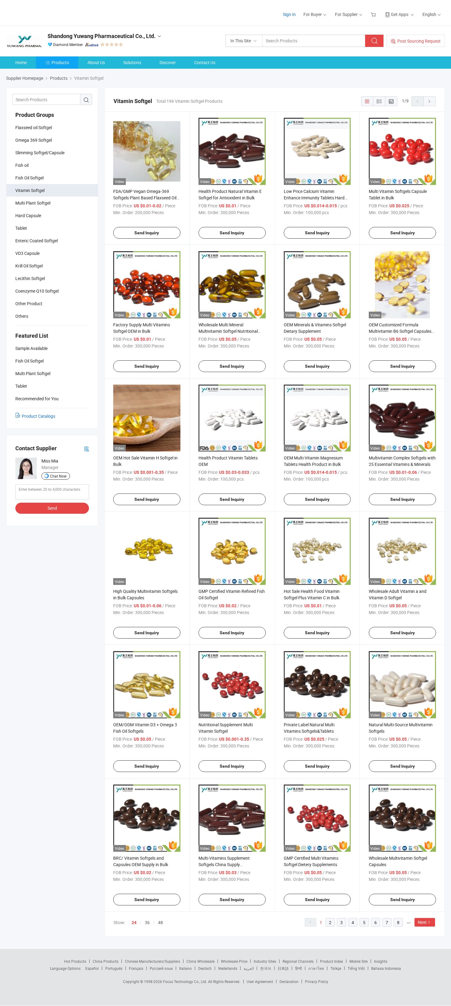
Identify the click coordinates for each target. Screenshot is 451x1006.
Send (52, 508)
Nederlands (227, 968)
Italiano (185, 968)
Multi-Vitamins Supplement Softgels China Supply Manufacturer (224, 864)
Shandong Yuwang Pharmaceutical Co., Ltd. (102, 36)
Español (92, 968)
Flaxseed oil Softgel (33, 127)
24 (134, 922)
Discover (168, 62)
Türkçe (335, 968)
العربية (249, 968)
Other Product (28, 303)
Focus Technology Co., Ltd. (185, 981)
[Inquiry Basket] (374, 14)
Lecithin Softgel (30, 278)
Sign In (289, 14)
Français (136, 968)
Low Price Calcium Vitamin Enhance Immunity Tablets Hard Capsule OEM (314, 197)
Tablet (21, 228)
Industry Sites (265, 961)
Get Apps (399, 14)
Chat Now (58, 476)
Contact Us (204, 62)
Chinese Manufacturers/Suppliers (152, 961)
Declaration (289, 981)
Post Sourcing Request (419, 41)
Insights (380, 961)
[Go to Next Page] (429, 101)
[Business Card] (86, 448)
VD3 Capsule (27, 253)
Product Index (331, 961)
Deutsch (205, 968)
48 (160, 922)
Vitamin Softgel (29, 190)
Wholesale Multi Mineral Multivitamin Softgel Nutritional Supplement (228, 331)
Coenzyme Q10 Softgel (37, 291)
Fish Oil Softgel (29, 178)
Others (21, 316)
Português (113, 968)
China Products (105, 961)
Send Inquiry (146, 232)
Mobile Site (358, 961)
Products (60, 62)
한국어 (265, 968)
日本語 (283, 968)
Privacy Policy (316, 981)
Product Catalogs (38, 416)
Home (21, 62)
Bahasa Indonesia (386, 968)
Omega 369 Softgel (33, 140)
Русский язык (161, 968)
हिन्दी (298, 968)
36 (147, 922)
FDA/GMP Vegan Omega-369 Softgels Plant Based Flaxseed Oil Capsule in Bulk (144, 197)
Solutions (132, 62)
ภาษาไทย (316, 968)
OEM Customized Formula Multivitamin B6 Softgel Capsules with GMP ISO (400, 331)
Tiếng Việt (356, 968)
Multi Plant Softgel (32, 203)
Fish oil (22, 165)
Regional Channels (298, 961)
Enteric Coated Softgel (36, 241)
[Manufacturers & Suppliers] (45, 12)
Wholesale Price (234, 961)
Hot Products (75, 961)
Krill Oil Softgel (29, 266)
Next (422, 922)
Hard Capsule (28, 215)
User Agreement (260, 981)
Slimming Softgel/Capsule (39, 153)
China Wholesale (200, 961)
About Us (96, 62)
